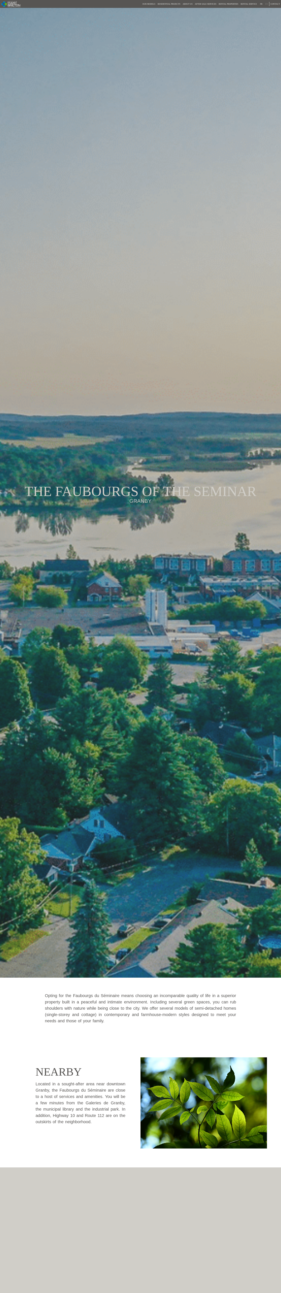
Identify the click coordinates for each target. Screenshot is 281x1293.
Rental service (249, 4)
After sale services (205, 4)
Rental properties (228, 4)
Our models (148, 4)
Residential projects (169, 4)
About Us (188, 4)
